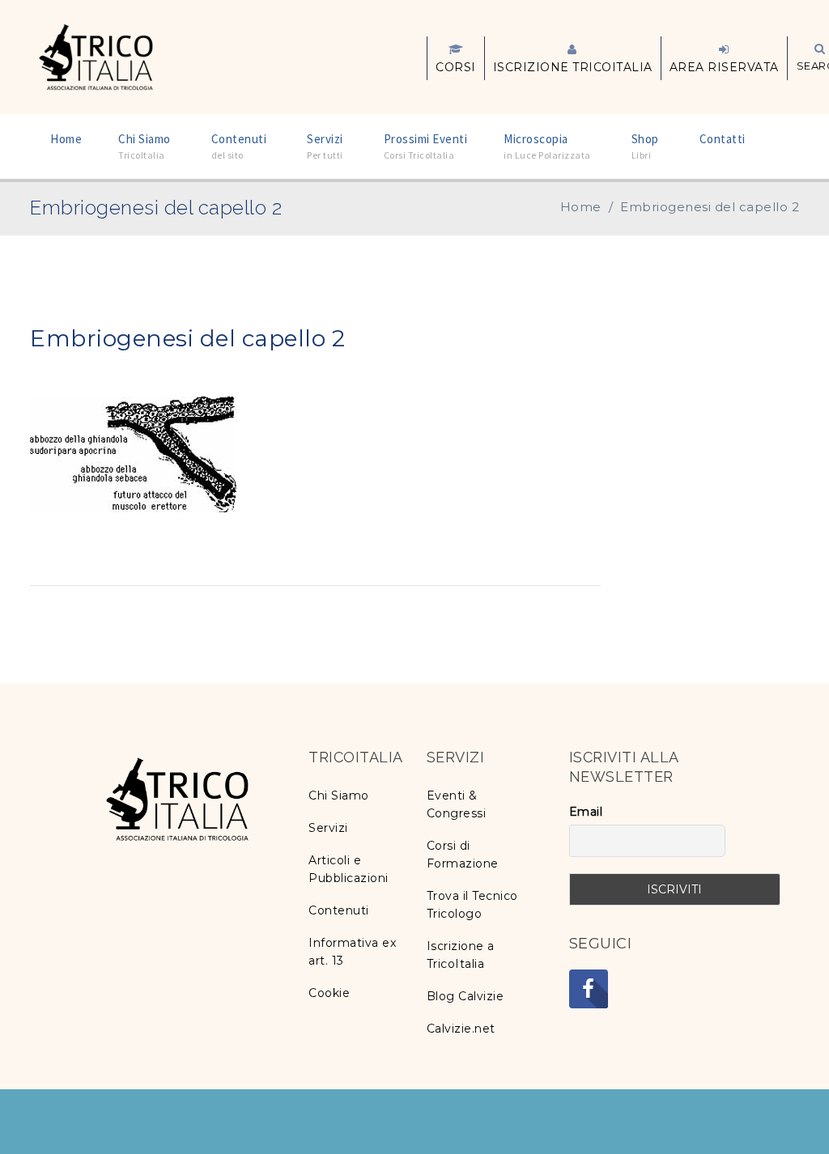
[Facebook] (588, 988)
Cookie (329, 993)
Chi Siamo (338, 795)
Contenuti (338, 910)
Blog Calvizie (465, 996)
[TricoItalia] (96, 56)
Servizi (328, 828)
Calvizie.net (461, 1028)
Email (586, 811)
